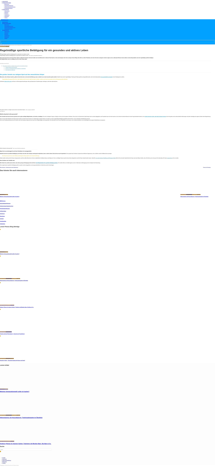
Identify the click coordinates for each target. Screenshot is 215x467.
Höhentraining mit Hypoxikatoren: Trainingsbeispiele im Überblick (194, 196)
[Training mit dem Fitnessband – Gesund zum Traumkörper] (15, 330)
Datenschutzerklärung (6, 460)
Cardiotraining (6, 35)
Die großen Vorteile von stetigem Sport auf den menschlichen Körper (15, 65)
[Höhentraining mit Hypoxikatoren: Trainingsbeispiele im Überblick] (195, 193)
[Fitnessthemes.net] (4, 19)
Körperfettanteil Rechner (8, 5)
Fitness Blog (5, 9)
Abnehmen (6, 12)
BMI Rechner (6, 4)
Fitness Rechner (6, 2)
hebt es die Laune (8, 81)
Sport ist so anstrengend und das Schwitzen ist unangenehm (16, 68)
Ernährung (6, 13)
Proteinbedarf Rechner (8, 8)
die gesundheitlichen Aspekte (106, 76)
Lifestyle (5, 17)
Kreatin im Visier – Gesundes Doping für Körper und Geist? (12, 360)
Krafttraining (6, 16)
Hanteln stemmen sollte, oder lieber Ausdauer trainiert (155, 116)
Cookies (4, 463)
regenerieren (169, 158)
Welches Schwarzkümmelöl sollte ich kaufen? (9, 196)
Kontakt (3, 457)
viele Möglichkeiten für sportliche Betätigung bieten (47, 162)
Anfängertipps (6, 31)
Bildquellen (4, 461)
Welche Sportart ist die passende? (11, 67)
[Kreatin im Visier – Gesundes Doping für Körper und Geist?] (15, 357)
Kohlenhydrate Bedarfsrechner (9, 6)
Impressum (4, 459)
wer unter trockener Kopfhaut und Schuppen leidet (105, 158)
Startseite (5, 1)
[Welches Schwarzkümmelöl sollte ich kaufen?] (15, 193)
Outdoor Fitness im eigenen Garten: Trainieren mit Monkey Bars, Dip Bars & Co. (17, 307)
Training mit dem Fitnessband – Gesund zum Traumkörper (12, 333)
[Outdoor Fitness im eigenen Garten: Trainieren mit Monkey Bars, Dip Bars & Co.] (15, 303)
